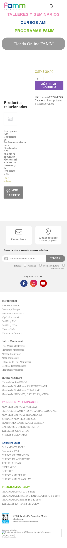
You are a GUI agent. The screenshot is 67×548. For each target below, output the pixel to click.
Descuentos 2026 (10, 451)
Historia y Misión (10, 305)
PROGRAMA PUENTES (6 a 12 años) (21, 499)
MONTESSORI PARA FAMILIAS (19, 406)
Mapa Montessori (10, 358)
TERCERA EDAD (11, 463)
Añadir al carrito (49, 85)
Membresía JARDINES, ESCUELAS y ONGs (25, 394)
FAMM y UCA (9, 325)
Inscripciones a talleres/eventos (48, 102)
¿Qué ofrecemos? (10, 317)
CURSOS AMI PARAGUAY (16, 479)
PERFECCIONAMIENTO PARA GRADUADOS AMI (29, 411)
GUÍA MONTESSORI (13, 447)
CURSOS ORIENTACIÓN (15, 455)
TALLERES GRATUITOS (15, 431)
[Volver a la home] (15, 9)
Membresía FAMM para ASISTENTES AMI (24, 386)
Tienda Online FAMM (34, 43)
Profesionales (57, 268)
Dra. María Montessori (13, 346)
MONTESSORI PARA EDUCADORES (22, 414)
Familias (31, 265)
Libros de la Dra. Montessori (16, 362)
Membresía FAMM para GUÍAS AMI (21, 390)
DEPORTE (7, 471)
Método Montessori (11, 354)
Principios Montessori (13, 350)
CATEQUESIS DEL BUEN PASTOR (21, 427)
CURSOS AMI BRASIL (14, 475)
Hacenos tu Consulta (12, 333)
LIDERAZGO (9, 467)
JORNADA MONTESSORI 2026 (19, 419)
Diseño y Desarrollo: (9, 537)
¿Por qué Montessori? (13, 313)
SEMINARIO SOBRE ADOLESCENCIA (23, 422)
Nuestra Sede (8, 329)
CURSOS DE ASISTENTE (16, 459)
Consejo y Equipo (11, 309)
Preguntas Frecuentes (12, 369)
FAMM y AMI (9, 321)
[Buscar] (53, 6)
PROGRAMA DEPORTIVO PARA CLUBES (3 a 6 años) (31, 495)
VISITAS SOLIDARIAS (14, 434)
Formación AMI (50, 265)
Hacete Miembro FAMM (14, 382)
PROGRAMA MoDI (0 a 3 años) (18, 491)
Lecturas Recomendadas (14, 366)
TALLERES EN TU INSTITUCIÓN (20, 503)
